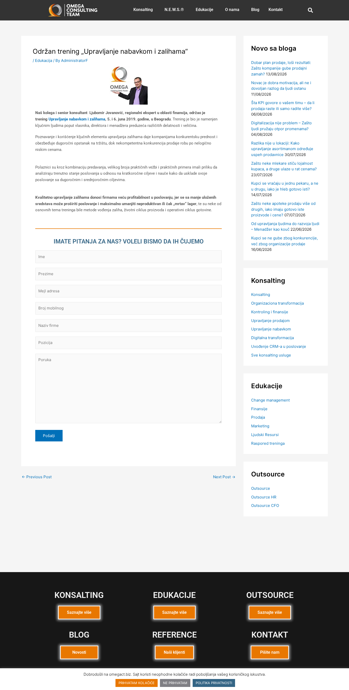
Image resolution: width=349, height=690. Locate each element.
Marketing (260, 426)
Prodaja (258, 417)
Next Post (224, 477)
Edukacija (43, 60)
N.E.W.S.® (174, 9)
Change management (270, 400)
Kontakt (276, 9)
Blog (255, 9)
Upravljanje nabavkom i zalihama (77, 119)
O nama (232, 9)
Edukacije (204, 9)
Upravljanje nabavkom (271, 329)
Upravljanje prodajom (270, 320)
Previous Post (37, 477)
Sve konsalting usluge (271, 355)
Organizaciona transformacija (277, 303)
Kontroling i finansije (269, 311)
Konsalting (143, 9)
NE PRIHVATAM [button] (175, 683)
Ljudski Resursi (265, 434)
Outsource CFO (265, 505)
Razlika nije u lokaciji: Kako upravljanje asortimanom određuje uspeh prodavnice (282, 149)
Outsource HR (263, 497)
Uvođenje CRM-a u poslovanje (278, 346)
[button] (144, 10)
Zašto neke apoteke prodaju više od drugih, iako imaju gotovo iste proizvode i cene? (283, 209)
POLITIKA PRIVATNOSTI (214, 683)
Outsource (260, 488)
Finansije (259, 408)
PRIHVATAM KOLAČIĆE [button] (137, 683)
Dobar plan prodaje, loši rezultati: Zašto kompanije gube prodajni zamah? (281, 68)
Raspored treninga (268, 443)
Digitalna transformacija (272, 337)
